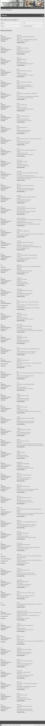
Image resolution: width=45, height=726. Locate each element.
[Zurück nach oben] (43, 721)
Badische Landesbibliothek (37, 7)
